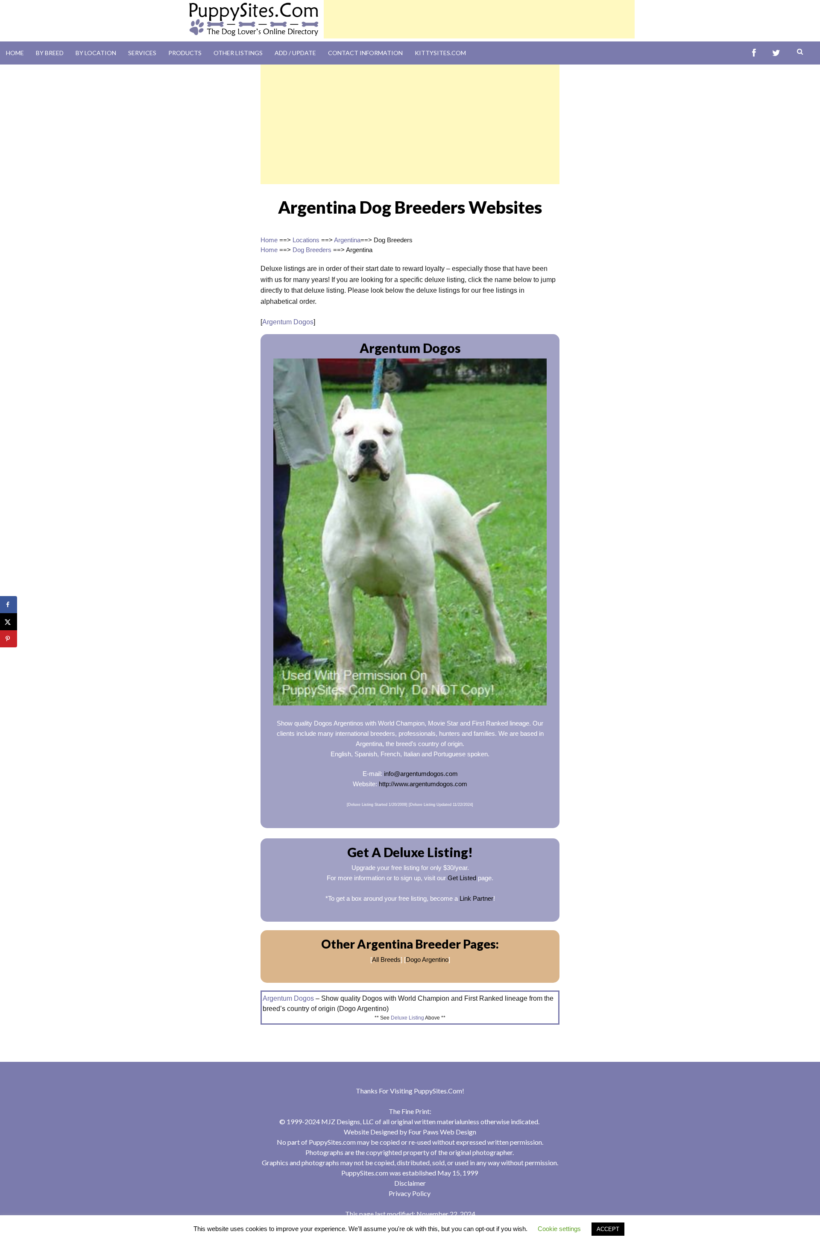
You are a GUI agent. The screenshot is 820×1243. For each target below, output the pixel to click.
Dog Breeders (312, 249)
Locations (306, 240)
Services (142, 52)
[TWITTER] (776, 53)
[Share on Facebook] (8, 604)
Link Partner (476, 898)
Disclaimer (410, 1183)
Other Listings (238, 52)
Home (15, 52)
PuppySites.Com (438, 1091)
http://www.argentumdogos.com (423, 784)
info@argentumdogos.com (421, 773)
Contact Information (365, 52)
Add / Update (295, 52)
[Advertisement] (479, 19)
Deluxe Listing (407, 1018)
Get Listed (462, 878)
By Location (96, 52)
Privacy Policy (409, 1193)
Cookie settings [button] (559, 1228)
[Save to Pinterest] (8, 638)
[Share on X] (8, 621)
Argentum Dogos (287, 322)
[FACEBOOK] (754, 53)
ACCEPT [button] (608, 1229)
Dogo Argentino (427, 959)
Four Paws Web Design (442, 1132)
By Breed (50, 52)
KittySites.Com (440, 52)
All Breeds (386, 959)
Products (185, 52)
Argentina (347, 240)
